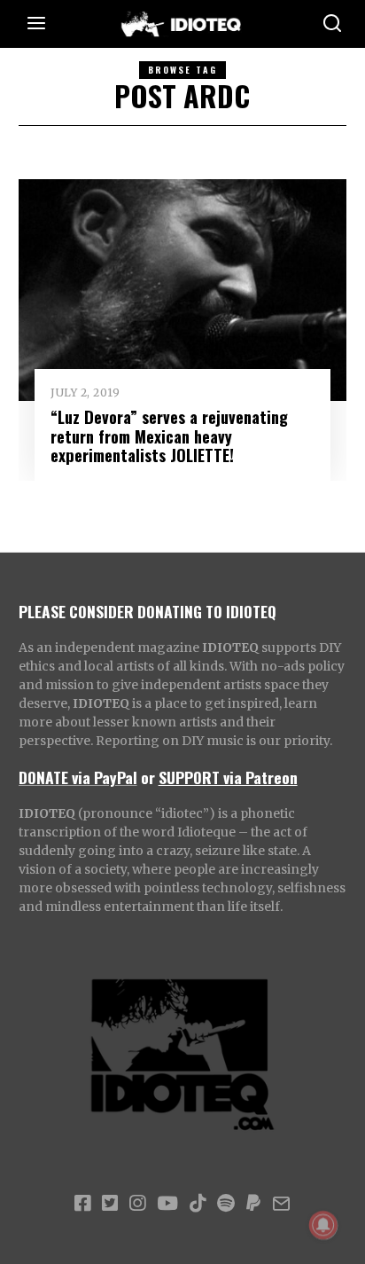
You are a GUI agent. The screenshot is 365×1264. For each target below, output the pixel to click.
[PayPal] (253, 1203)
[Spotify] (226, 1203)
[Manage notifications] (323, 1225)
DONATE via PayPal (78, 777)
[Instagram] (137, 1203)
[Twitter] (109, 1203)
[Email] (281, 1203)
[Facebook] (82, 1203)
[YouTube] (167, 1203)
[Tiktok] (197, 1203)
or (148, 777)
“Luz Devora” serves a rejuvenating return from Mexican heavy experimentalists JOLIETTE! (169, 435)
